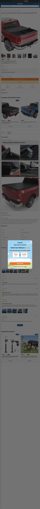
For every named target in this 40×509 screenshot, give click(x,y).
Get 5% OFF (20, 263)
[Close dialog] (31, 241)
